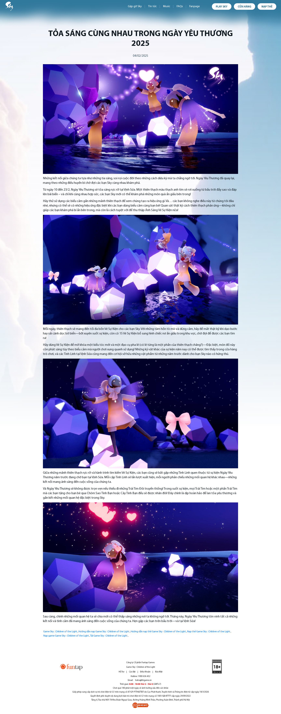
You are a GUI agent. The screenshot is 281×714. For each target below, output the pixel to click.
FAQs (180, 6)
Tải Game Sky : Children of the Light (108, 636)
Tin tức (152, 6)
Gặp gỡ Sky (135, 6)
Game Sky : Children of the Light (60, 631)
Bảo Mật (158, 672)
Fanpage (194, 6)
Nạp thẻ (266, 6)
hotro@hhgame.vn (143, 680)
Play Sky (221, 6)
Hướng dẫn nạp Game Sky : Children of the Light (103, 631)
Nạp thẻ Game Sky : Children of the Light (208, 631)
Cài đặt (132, 672)
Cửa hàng (244, 6)
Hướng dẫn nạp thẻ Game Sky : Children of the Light (158, 631)
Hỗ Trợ (121, 672)
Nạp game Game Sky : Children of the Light (66, 636)
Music (166, 6)
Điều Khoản (145, 672)
